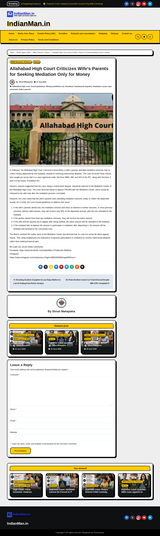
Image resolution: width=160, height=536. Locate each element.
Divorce (53, 486)
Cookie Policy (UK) (46, 34)
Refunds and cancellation (83, 34)
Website (13, 432)
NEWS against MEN (21, 339)
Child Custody (92, 486)
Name (13, 409)
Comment (14, 375)
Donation (63, 34)
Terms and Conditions (48, 40)
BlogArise (86, 533)
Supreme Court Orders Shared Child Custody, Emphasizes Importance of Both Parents (97, 493)
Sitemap (114, 34)
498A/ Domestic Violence (21, 62)
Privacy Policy (27, 40)
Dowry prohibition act (55, 86)
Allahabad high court (21, 86)
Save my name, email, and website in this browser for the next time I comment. (44, 444)
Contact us (127, 34)
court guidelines (38, 86)
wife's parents (25, 89)
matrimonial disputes (83, 86)
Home (11, 34)
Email (13, 421)
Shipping (103, 34)
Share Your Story (26, 34)
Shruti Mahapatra (26, 82)
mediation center (100, 86)
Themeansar (98, 533)
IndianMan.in (28, 24)
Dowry (36, 62)
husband (69, 86)
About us (13, 40)
